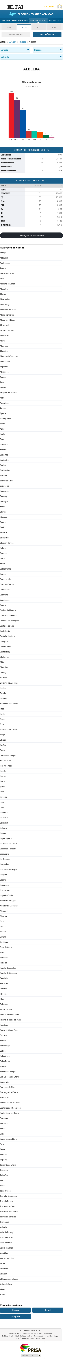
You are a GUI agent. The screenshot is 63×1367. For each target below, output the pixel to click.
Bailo (2, 439)
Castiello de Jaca (7, 636)
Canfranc (4, 595)
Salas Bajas (5, 1061)
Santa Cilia (4, 1097)
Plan (2, 999)
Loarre (3, 880)
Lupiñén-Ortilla (6, 895)
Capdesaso (4, 600)
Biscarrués (4, 538)
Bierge (3, 512)
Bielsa (2, 507)
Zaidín (2, 1294)
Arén (2, 398)
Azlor (2, 429)
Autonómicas (47, 34)
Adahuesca (5, 263)
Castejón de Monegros (9, 621)
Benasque (4, 491)
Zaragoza (15, 1316)
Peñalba (3, 963)
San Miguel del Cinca (9, 1092)
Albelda (3, 294)
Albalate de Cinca (7, 284)
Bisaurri (3, 532)
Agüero (3, 268)
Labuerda (4, 812)
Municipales (16, 34)
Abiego (3, 253)
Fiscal (2, 719)
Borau (2, 558)
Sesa (2, 1144)
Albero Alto (4, 299)
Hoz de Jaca (5, 760)
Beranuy (3, 496)
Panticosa (4, 957)
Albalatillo (4, 289)
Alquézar (4, 367)
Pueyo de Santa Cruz (9, 1030)
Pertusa (3, 989)
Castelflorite (5, 631)
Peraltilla (4, 978)
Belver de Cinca (6, 481)
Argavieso (4, 403)
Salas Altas (4, 1056)
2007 (54, 27)
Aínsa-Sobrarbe (7, 273)
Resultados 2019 (38, 21)
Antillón (3, 387)
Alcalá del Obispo (7, 320)
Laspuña (3, 875)
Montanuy (4, 911)
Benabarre (4, 486)
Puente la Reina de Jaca (10, 1020)
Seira (2, 1129)
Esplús (3, 688)
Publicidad (38, 1333)
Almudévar (4, 351)
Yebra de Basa (6, 1284)
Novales (3, 926)
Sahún (3, 1051)
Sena (2, 1134)
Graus (2, 750)
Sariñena (4, 1118)
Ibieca (2, 781)
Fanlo (2, 714)
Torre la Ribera (6, 1201)
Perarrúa (4, 983)
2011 (39, 27)
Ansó (2, 382)
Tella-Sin (4, 1175)
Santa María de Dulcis (9, 1113)
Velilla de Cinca (6, 1248)
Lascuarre (4, 854)
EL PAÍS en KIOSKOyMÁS (25, 1339)
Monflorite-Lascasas (9, 906)
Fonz (2, 724)
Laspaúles (4, 864)
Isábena (3, 797)
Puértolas (4, 1025)
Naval (2, 921)
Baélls (2, 434)
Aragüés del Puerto (8, 392)
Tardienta (4, 1170)
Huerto (3, 771)
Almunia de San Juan (9, 356)
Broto (2, 564)
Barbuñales (5, 470)
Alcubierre (4, 335)
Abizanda (4, 258)
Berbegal (4, 501)
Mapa (56, 1336)
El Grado (3, 678)
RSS (43, 1339)
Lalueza (3, 828)
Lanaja (3, 833)
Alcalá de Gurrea (7, 315)
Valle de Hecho (6, 1237)
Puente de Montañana (9, 1014)
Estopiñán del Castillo (9, 703)
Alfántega (4, 346)
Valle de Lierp (6, 1243)
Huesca (3, 776)
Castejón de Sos (7, 626)
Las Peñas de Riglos (8, 869)
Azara (2, 424)
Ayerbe (3, 413)
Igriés (2, 786)
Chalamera (4, 657)
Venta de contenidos (25, 1333)
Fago (2, 709)
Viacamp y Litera (7, 1258)
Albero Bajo (5, 304)
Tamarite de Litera (8, 1165)
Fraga (2, 735)
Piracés (3, 994)
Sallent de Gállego (7, 1071)
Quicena (3, 1035)
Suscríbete (49, 7)
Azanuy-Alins (5, 418)
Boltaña (3, 548)
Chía (2, 662)
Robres (3, 1040)
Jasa (2, 807)
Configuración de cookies (43, 1336)
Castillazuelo (5, 646)
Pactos (52, 21)
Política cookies (26, 1336)
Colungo (3, 672)
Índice (38, 1339)
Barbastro (4, 460)
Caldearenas (5, 569)
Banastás (4, 455)
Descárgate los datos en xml (31, 235)
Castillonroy (5, 652)
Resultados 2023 (20, 21)
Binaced (3, 522)
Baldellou (4, 444)
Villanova (4, 1268)
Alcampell (4, 325)
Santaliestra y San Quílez (10, 1108)
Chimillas (4, 667)
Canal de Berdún (7, 584)
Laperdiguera (6, 838)
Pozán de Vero (6, 1009)
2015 (24, 27)
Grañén (3, 745)
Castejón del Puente (8, 615)
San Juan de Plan (7, 1087)
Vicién (2, 1263)
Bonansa (3, 553)
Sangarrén (4, 1082)
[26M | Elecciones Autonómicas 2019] (31, 14)
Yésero (3, 1289)
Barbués (3, 465)
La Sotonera (5, 859)
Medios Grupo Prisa (31, 1355)
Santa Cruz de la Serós (10, 1103)
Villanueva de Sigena (9, 1279)
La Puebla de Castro (8, 843)
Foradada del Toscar (9, 729)
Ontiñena (4, 942)
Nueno (3, 932)
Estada (3, 693)
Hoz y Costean (6, 766)
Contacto (12, 1333)
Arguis (3, 408)
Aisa (2, 278)
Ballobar (3, 450)
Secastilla (4, 1123)
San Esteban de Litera (9, 1077)
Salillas (3, 1066)
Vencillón (4, 1253)
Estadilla (3, 698)
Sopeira (3, 1160)
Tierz (2, 1180)
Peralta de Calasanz (8, 973)
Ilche (2, 792)
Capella (3, 605)
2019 (8, 27)
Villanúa (3, 1274)
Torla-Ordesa (5, 1191)
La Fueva (4, 818)
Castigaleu (4, 641)
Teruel (47, 1310)
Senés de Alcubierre (8, 1139)
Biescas (3, 517)
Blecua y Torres (6, 543)
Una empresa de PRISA (31, 1348)
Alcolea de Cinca (7, 330)
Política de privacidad (10, 1336)
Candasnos (4, 589)
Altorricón (4, 372)
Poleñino (3, 1004)
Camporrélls (5, 579)
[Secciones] (3, 6)
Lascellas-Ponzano (8, 849)
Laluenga (4, 823)
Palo (2, 952)
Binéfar (3, 527)
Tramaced (4, 1222)
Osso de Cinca (6, 947)
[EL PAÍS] (15, 6)
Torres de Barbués (8, 1217)
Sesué (2, 1149)
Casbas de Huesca (8, 610)
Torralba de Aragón (8, 1196)
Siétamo (3, 1154)
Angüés (3, 377)
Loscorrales (5, 890)
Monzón (3, 916)
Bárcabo (3, 475)
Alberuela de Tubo (8, 310)
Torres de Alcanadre (9, 1211)
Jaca (2, 802)
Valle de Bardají (6, 1232)
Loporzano (4, 885)
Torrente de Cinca (7, 1206)
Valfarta (3, 1227)
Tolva (2, 1186)
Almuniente (5, 361)
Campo (3, 574)
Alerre (2, 341)
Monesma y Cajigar (8, 900)
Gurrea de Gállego (7, 755)
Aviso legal (48, 1333)
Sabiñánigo (5, 1046)
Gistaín (3, 740)
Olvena (3, 937)
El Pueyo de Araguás (9, 683)
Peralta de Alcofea (8, 968)
